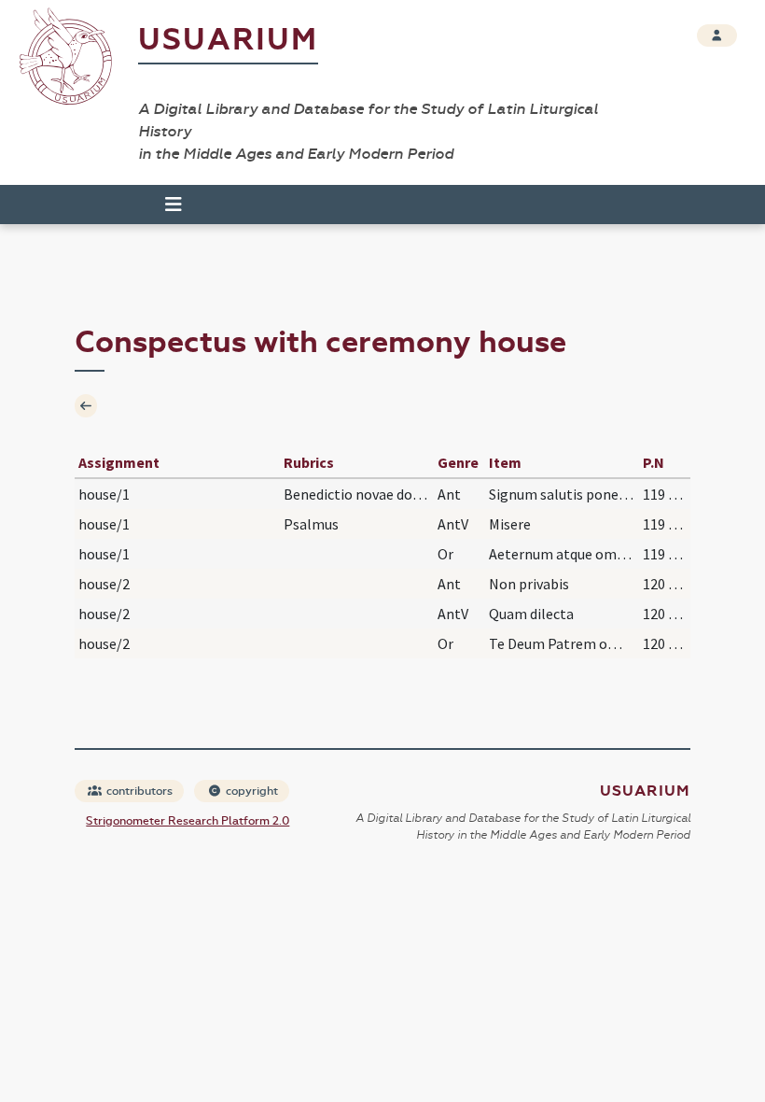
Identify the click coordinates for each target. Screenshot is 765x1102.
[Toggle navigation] (165, 204)
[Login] (717, 35)
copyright (250, 791)
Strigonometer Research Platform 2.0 (187, 820)
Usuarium (228, 39)
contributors (138, 791)
